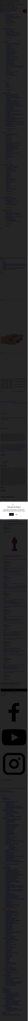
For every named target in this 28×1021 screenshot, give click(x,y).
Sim (11, 514)
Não (16, 514)
